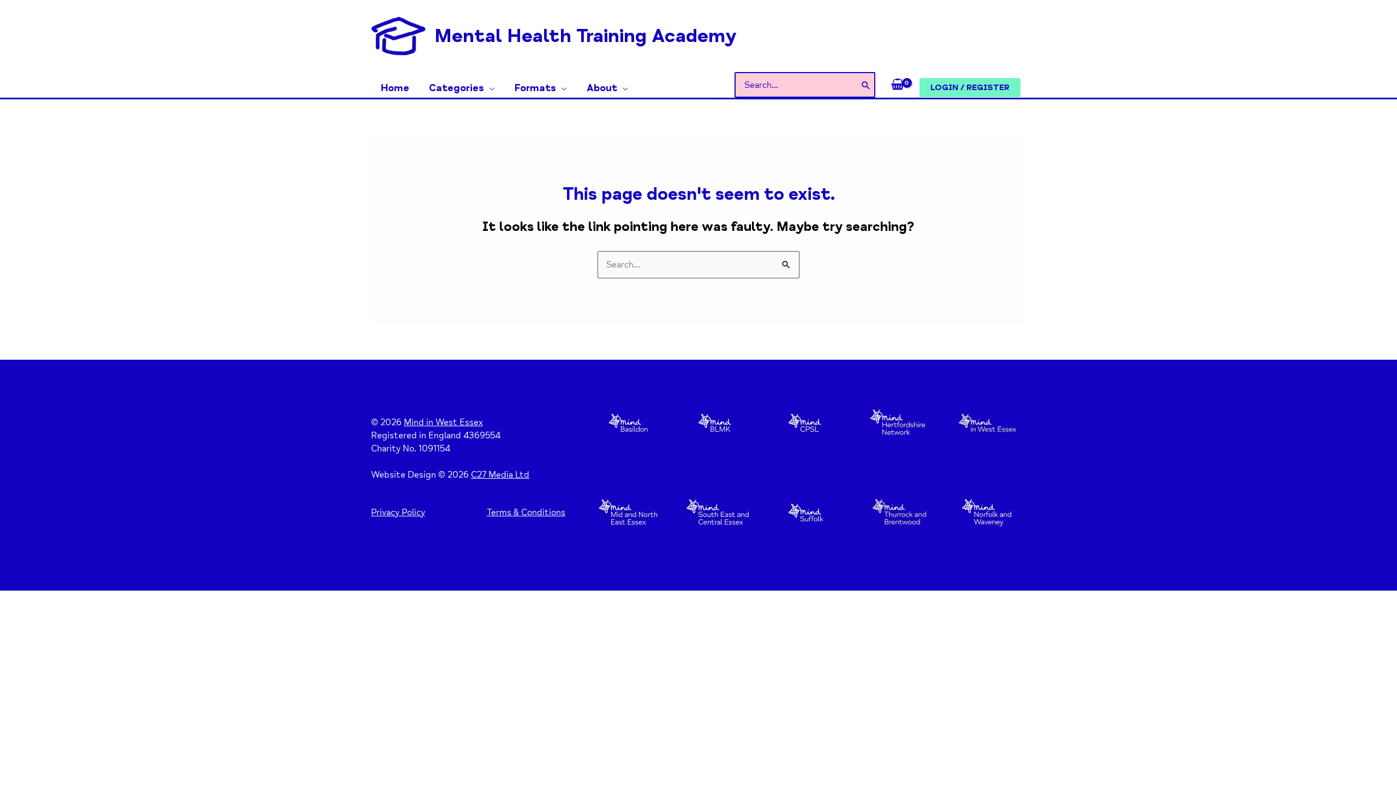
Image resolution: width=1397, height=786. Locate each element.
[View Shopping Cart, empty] (897, 85)
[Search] (866, 85)
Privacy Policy (398, 512)
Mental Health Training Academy (585, 35)
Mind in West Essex (443, 422)
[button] (489, 88)
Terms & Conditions (526, 512)
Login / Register (970, 87)
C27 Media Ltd (500, 474)
